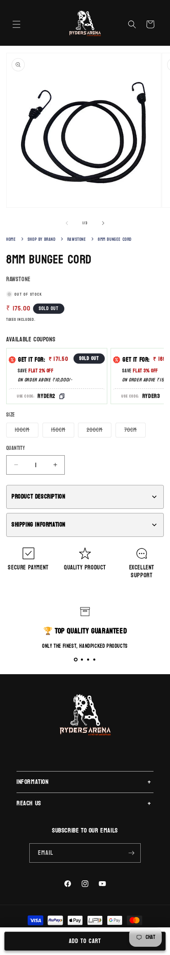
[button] (16, 24)
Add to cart (85, 941)
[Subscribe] (131, 853)
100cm (26, 431)
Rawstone (76, 239)
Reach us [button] (29, 803)
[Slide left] (67, 223)
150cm (62, 431)
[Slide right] (103, 223)
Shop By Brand (42, 239)
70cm (135, 431)
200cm (99, 431)
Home (11, 239)
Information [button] (33, 782)
